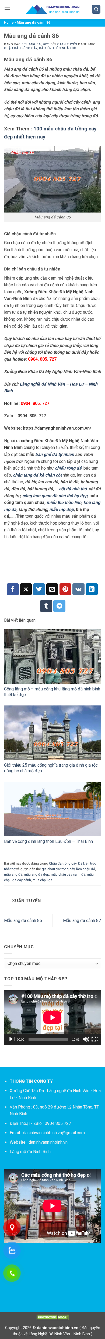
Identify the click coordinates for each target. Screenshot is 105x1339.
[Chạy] (11, 1039)
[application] (52, 1017)
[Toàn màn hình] (94, 1039)
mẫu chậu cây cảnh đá (68, 874)
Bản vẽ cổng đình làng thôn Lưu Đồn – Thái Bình (48, 841)
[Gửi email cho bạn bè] (52, 589)
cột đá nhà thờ (73, 488)
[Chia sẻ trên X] (26, 589)
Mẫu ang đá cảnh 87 (82, 920)
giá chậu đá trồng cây (58, 869)
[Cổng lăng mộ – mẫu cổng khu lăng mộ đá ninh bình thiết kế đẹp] (52, 656)
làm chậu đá (85, 869)
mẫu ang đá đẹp (36, 874)
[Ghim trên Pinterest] (66, 589)
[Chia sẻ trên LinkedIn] (92, 589)
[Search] (96, 9)
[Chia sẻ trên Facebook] (13, 589)
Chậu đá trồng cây (20, 48)
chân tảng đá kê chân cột (37, 475)
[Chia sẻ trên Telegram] (59, 606)
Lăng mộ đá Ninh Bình (30, 1151)
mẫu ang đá (13, 874)
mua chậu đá (42, 880)
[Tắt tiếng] (86, 1039)
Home (8, 22)
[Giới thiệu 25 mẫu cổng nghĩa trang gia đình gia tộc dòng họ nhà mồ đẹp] (52, 732)
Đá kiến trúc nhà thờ (57, 48)
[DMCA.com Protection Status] (52, 1317)
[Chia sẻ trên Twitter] (39, 589)
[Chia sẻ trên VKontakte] (78, 589)
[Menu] (7, 9)
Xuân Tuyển (67, 44)
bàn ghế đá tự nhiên (54, 454)
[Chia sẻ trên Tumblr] (46, 606)
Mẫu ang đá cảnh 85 (23, 920)
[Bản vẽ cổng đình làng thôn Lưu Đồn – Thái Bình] (52, 809)
